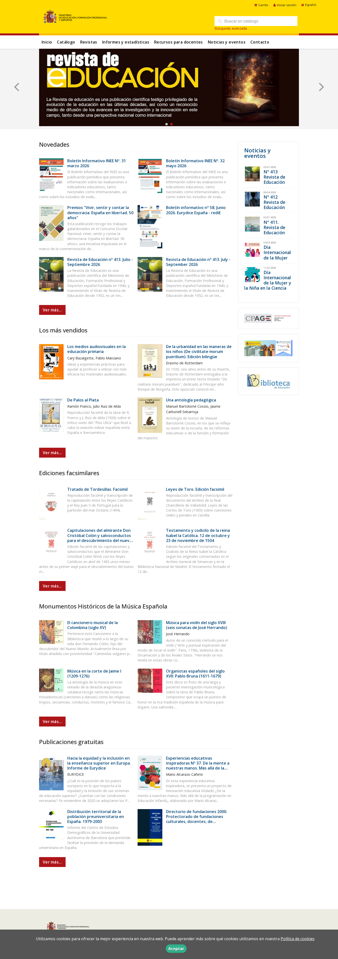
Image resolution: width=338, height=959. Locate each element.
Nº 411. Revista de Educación (274, 227)
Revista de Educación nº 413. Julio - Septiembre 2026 (100, 262)
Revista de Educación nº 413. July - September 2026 (198, 262)
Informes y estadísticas (125, 42)
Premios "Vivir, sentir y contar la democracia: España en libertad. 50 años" (100, 212)
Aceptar (176, 948)
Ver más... (52, 310)
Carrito (263, 5)
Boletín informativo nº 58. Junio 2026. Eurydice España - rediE (196, 210)
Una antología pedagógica (191, 400)
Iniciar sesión (286, 5)
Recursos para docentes (178, 42)
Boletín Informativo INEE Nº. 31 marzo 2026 (96, 163)
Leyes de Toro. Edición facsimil (195, 489)
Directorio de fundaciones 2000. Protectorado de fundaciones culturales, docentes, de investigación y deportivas (196, 819)
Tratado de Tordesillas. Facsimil (97, 489)
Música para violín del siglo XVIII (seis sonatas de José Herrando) (196, 625)
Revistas (88, 42)
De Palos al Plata (83, 400)
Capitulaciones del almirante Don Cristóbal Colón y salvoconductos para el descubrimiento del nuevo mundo (99, 538)
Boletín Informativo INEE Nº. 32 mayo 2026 (195, 163)
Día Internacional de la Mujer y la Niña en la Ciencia (267, 280)
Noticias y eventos (226, 42)
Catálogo (66, 42)
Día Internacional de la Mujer (277, 252)
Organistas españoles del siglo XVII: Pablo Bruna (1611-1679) (195, 673)
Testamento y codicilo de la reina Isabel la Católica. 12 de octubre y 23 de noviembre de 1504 (198, 535)
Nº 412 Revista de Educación (274, 202)
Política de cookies (297, 938)
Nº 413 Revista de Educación (274, 177)
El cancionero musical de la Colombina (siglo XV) (92, 625)
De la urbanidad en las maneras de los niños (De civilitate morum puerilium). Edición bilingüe (199, 351)
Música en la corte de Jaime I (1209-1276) (94, 673)
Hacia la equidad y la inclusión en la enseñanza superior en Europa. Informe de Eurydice (99, 763)
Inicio (47, 42)
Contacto (259, 42)
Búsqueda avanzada (231, 28)
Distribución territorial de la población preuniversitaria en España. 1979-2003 (95, 816)
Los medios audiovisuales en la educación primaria (96, 349)
